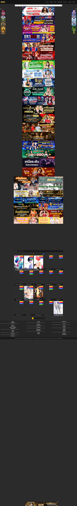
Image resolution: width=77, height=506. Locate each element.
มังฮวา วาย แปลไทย (13, 309)
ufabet (13, 313)
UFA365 (38, 303)
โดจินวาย (12, 307)
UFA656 (64, 311)
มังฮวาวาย (12, 308)
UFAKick (64, 315)
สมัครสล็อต (38, 309)
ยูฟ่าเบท (13, 312)
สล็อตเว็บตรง (13, 304)
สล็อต (13, 303)
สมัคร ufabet (64, 316)
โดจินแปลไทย (13, 310)
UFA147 (64, 313)
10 (40, 300)
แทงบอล (38, 315)
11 (42, 300)
